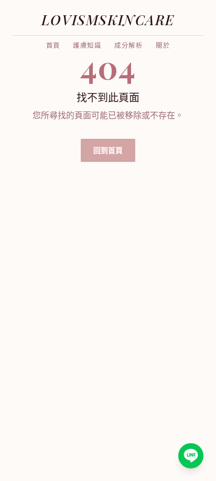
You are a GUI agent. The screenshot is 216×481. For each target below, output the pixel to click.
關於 (163, 46)
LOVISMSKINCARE (108, 19)
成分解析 (128, 46)
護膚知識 (87, 46)
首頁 (53, 46)
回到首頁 (108, 150)
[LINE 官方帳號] (190, 455)
